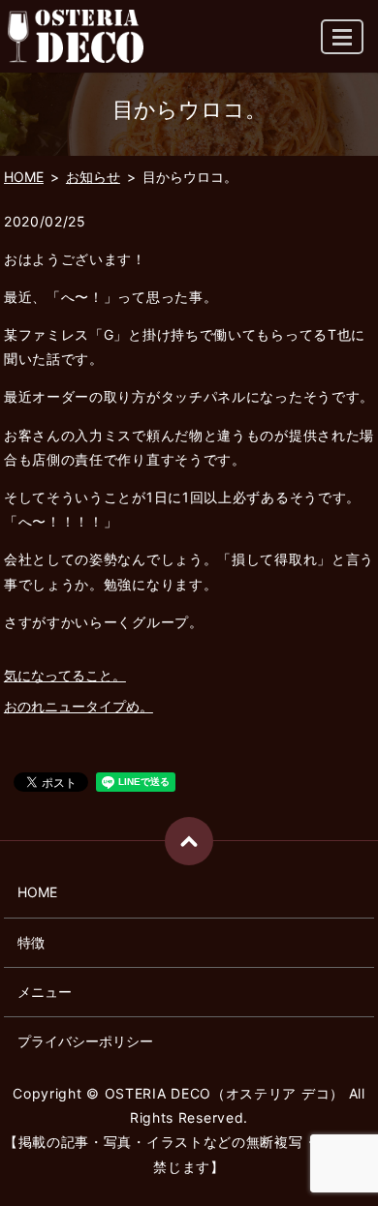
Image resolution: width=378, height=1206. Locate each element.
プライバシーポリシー (85, 1041)
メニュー (44, 991)
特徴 (31, 942)
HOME (24, 176)
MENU (342, 36)
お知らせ (93, 176)
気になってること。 (65, 675)
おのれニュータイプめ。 (78, 706)
